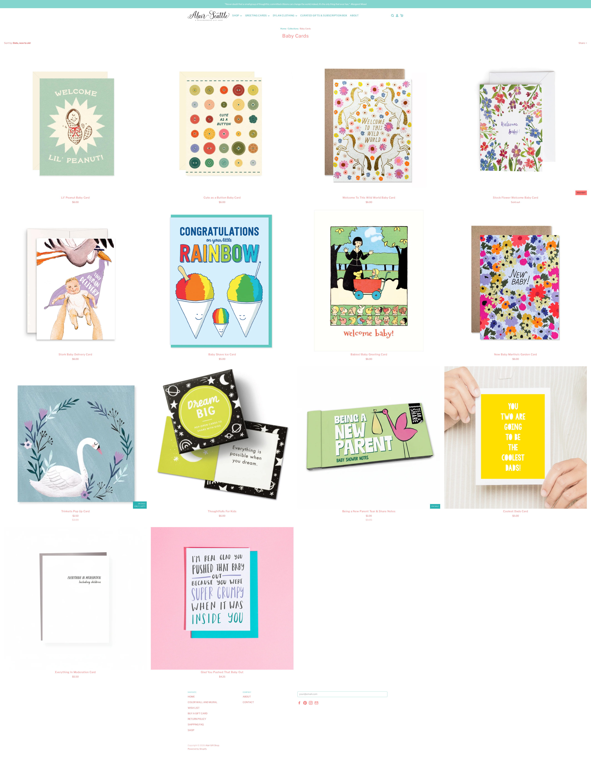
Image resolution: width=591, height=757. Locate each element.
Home (283, 28)
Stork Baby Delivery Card (75, 354)
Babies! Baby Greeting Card (369, 354)
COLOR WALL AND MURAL (202, 702)
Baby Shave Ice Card (222, 354)
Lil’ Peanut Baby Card (75, 197)
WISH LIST (194, 708)
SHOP (236, 15)
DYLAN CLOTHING (284, 15)
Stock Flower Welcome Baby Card (515, 197)
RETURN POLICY (197, 719)
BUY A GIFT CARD (197, 713)
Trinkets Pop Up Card (75, 511)
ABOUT (354, 15)
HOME (191, 696)
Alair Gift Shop (212, 745)
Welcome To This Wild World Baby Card (368, 197)
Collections (293, 28)
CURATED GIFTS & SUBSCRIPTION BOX (323, 15)
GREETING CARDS (256, 15)
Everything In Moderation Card (75, 672)
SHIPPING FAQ (196, 724)
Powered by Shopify (197, 749)
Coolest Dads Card (515, 511)
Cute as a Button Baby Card (222, 197)
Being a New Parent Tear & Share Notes (369, 511)
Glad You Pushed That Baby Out (222, 672)
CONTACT (248, 702)
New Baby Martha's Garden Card (515, 354)
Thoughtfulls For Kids (222, 511)
